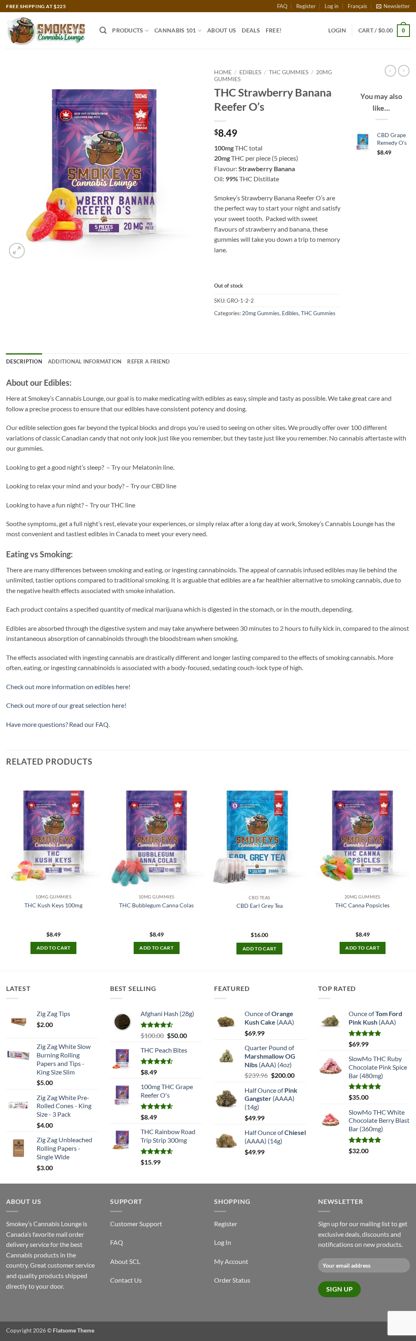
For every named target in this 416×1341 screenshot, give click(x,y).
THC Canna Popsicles (362, 905)
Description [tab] (24, 361)
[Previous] (6, 873)
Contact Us (126, 1280)
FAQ (282, 6)
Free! (274, 30)
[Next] (409, 873)
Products (127, 30)
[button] (393, 6)
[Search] (103, 30)
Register (306, 6)
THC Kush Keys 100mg (53, 905)
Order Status (232, 1280)
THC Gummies (288, 72)
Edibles (250, 72)
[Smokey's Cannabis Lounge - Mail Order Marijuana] (46, 30)
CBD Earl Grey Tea (259, 905)
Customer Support (136, 1223)
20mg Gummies (261, 313)
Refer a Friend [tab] (148, 361)
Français (357, 6)
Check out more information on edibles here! (68, 686)
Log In (222, 1242)
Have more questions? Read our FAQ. (58, 724)
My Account (231, 1261)
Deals (251, 30)
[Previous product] (404, 70)
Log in (331, 6)
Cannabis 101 (175, 30)
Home (223, 72)
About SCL (125, 1261)
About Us (221, 30)
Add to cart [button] (54, 947)
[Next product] (390, 70)
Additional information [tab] (85, 361)
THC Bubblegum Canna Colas (156, 905)
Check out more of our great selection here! (66, 705)
